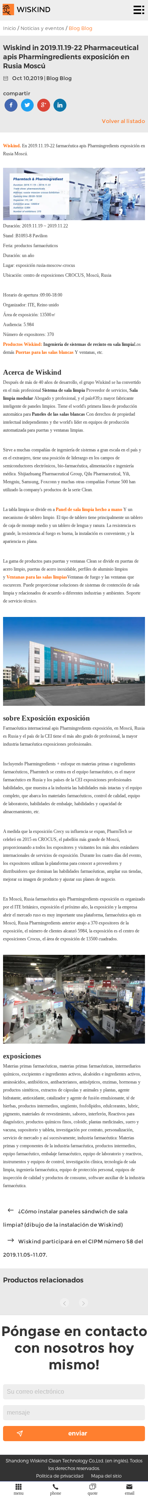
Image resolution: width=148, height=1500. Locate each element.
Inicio (9, 28)
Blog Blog (80, 28)
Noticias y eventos (42, 28)
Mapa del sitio (106, 1475)
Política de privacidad (59, 1475)
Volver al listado (123, 121)
